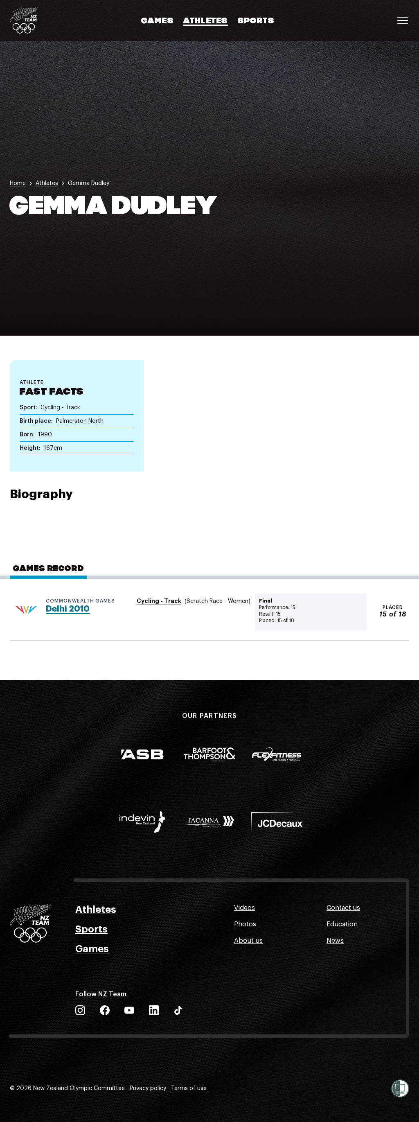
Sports (256, 21)
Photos (245, 924)
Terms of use (189, 1088)
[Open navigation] (402, 20)
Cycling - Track (159, 601)
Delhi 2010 (68, 609)
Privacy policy (148, 1088)
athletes (47, 183)
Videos (244, 908)
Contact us (343, 908)
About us (248, 940)
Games (157, 21)
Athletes (205, 21)
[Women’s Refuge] (400, 1088)
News (335, 940)
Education (342, 924)
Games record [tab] (48, 569)
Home (18, 183)
